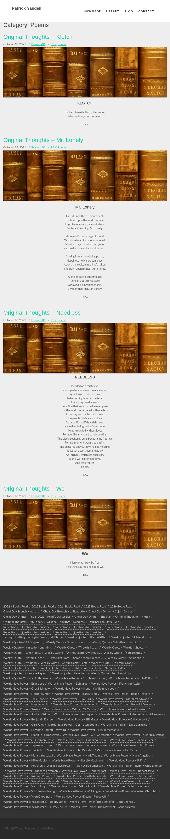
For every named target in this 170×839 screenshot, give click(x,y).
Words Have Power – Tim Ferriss (84, 781)
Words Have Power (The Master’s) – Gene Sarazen (103, 807)
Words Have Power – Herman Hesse (30, 740)
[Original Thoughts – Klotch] (84, 96)
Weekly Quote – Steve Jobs (69, 673)
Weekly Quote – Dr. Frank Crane (112, 662)
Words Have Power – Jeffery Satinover (83, 745)
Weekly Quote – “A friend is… (130, 637)
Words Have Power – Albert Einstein (123, 709)
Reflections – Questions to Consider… (27, 627)
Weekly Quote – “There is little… (77, 647)
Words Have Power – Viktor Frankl (73, 786)
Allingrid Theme (14, 828)
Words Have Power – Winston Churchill (131, 791)
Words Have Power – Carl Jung (23, 724)
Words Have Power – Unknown (130, 781)
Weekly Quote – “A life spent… (22, 642)
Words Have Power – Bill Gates (78, 719)
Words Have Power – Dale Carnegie (124, 724)
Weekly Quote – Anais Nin (124, 658)
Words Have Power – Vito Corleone (123, 786)
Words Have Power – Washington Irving (29, 791)
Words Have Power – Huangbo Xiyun (82, 740)
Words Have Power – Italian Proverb (126, 693)
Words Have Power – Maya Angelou (127, 755)
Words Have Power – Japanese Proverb (28, 745)
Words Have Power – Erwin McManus (94, 729)
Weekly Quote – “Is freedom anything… (28, 647)
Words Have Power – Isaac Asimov (76, 693)
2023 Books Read (43, 606)
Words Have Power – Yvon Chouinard (27, 796)
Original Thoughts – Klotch (38, 37)
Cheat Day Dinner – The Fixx (92, 616)
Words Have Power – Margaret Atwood (123, 699)
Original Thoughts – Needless (42, 312)
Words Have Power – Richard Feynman (32, 770)
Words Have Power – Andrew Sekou (26, 714)
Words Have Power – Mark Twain (78, 755)
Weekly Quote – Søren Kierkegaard (25, 673)
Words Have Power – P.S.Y (126, 760)
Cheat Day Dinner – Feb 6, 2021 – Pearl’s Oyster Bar (36, 616)
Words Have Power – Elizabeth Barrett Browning (34, 729)
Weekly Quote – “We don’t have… (123, 647)
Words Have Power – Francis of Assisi (115, 683)
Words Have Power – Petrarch (23, 765)
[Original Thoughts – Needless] (84, 372)
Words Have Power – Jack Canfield (25, 699)
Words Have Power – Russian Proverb (27, 776)
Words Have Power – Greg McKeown (27, 688)
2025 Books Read (95, 606)
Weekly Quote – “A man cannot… (67, 642)
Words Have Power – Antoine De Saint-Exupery (132, 714)
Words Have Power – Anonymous (75, 714)
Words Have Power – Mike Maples (25, 760)
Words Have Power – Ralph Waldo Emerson (75, 765)
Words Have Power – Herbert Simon (26, 693)
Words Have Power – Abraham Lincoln (80, 678)
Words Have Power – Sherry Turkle (132, 776)
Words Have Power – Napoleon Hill (26, 704)
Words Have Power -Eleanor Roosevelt (81, 796)
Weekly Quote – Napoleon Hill (60, 668)
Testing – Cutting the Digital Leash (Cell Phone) (33, 637)
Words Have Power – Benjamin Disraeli (28, 719)
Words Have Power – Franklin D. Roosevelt (31, 734)
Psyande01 (38, 44)
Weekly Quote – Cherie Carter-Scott (64, 662)
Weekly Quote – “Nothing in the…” (25, 658)
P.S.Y (53, 44)
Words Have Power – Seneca (21, 709)
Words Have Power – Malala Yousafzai (28, 755)
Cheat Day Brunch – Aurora (21, 611)
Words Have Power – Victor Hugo (25, 786)
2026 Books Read (121, 606)
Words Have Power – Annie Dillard (131, 678)
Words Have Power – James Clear (131, 740)
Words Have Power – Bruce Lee (23, 683)
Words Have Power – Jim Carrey (73, 699)
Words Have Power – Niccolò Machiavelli (78, 760)
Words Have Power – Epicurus (67, 683)
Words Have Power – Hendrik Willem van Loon (85, 688)
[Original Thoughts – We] (84, 548)
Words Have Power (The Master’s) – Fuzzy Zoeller (35, 807)
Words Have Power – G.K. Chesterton (87, 734)
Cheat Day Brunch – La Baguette (64, 611)
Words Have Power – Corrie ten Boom (72, 724)
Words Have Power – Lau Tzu (116, 750)
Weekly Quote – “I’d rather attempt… (115, 642)
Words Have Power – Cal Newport (124, 719)
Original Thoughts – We (34, 488)
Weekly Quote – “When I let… (22, 652)
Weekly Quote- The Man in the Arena (27, 678)
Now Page (92, 11)
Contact (146, 11)
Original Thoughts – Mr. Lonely (43, 140)
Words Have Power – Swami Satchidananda (31, 781)
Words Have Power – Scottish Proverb (81, 776)
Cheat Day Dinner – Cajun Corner (110, 611)
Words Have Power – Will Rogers (80, 791)
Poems (62, 44)
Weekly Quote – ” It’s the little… (87, 637)
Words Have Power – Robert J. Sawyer (128, 704)
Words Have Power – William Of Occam (70, 709)
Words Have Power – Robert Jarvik (132, 770)
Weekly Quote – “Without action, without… (72, 652)
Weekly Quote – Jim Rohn (19, 668)
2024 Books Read (69, 606)
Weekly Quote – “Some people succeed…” (77, 658)
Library (112, 11)
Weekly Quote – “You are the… (123, 652)
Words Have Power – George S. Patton (140, 734)
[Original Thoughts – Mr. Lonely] (84, 199)
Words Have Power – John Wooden (70, 750)
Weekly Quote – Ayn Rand (20, 662)
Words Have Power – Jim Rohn (132, 745)
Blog (128, 11)
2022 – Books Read (15, 606)
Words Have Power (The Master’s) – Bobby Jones (34, 801)
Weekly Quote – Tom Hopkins (110, 673)
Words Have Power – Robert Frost (84, 770)
